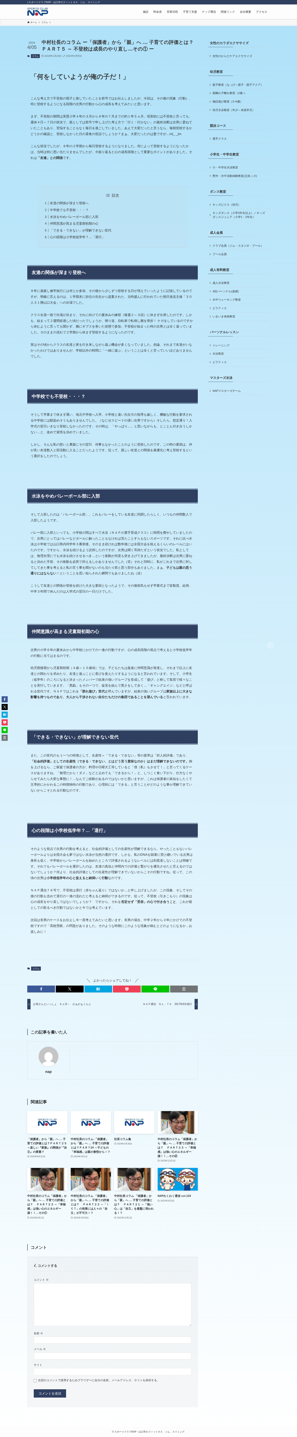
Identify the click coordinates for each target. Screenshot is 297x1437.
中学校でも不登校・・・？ (69, 210)
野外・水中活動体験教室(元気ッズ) (235, 176)
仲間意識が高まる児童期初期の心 (74, 223)
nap (48, 1072)
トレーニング (221, 345)
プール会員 (220, 254)
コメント (41, 1279)
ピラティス (220, 308)
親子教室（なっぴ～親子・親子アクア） (238, 84)
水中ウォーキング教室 (227, 299)
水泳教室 (218, 353)
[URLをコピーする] (184, 989)
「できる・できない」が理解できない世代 (80, 230)
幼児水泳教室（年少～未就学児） (234, 110)
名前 (38, 1333)
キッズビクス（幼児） (227, 204)
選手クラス (220, 138)
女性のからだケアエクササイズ (232, 56)
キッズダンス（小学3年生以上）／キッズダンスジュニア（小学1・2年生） (239, 215)
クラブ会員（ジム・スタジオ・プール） (238, 245)
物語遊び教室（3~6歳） (228, 101)
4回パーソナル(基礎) (226, 291)
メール (40, 1349)
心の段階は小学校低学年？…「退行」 (77, 237)
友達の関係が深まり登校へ (69, 203)
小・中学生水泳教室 (225, 167)
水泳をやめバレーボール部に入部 (74, 217)
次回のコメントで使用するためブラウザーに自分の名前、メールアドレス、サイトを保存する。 (99, 1380)
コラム (35, 56)
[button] (41, 989)
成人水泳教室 (221, 282)
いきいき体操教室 (224, 316)
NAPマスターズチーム (227, 390)
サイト (38, 1364)
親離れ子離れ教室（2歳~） (230, 93)
